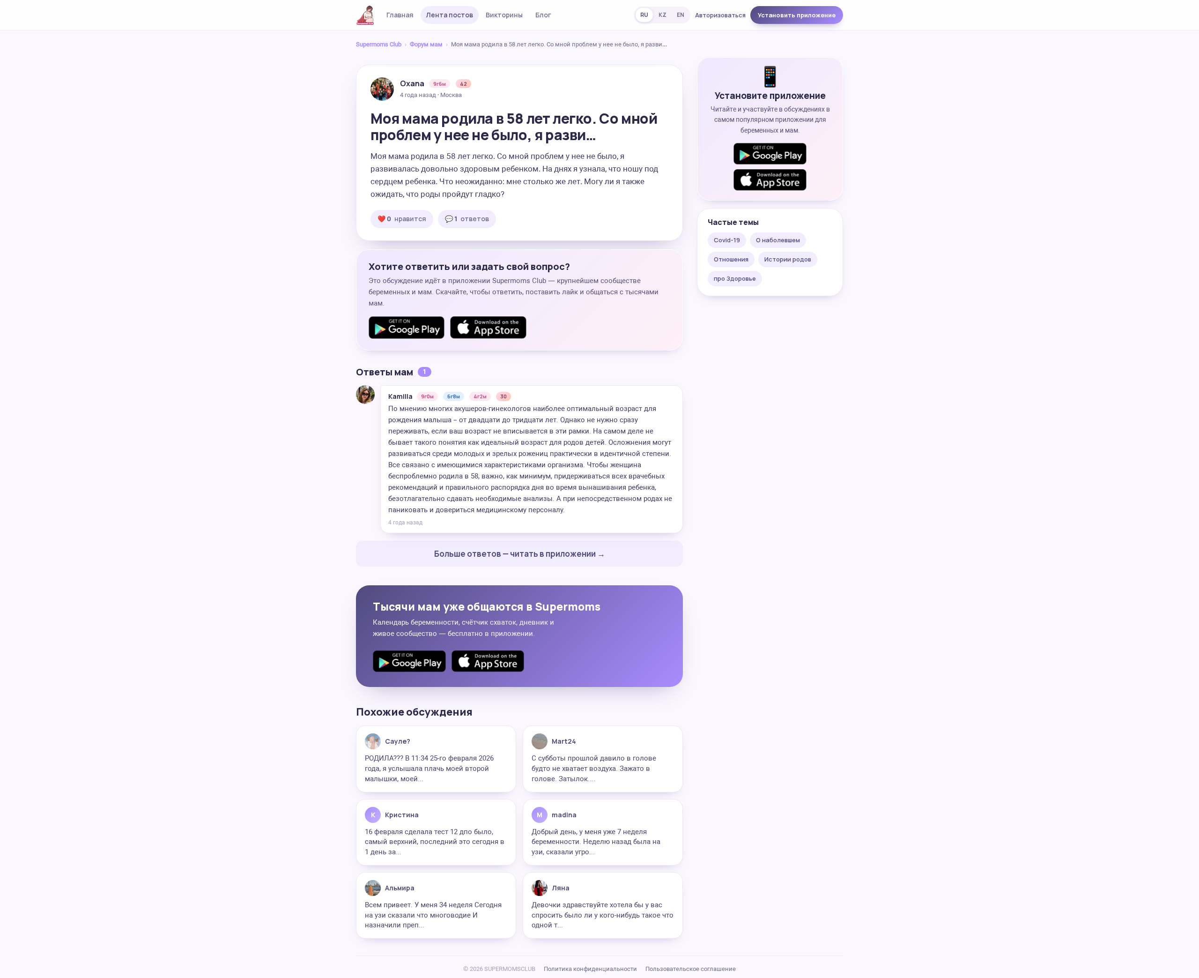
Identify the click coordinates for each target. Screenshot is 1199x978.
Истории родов (787, 259)
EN (680, 15)
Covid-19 (727, 240)
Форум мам (426, 44)
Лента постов (449, 14)
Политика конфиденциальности (590, 968)
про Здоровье (735, 278)
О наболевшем (778, 240)
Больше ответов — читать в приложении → (519, 553)
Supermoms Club (378, 44)
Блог (543, 14)
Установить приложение (797, 15)
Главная (400, 14)
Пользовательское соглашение (690, 968)
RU (644, 15)
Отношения (731, 259)
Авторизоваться (720, 15)
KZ (662, 15)
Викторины (504, 14)
